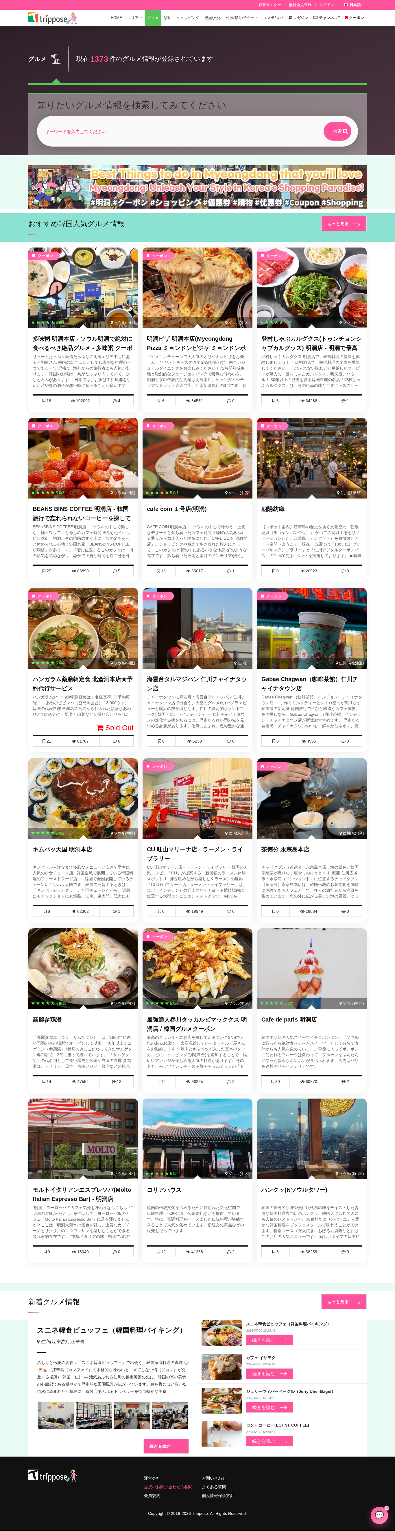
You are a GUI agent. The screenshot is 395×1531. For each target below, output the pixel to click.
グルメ (153, 18)
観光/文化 (212, 18)
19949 (196, 911)
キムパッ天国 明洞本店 (62, 849)
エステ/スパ (273, 18)
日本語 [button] (355, 5)
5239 (196, 741)
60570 (310, 1081)
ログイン (326, 5)
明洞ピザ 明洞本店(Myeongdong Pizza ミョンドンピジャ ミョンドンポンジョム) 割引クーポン (196, 348)
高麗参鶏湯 (47, 1019)
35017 (196, 571)
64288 (310, 400)
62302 (82, 911)
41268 (196, 1251)
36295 (196, 1081)
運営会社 (152, 1478)
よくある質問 (214, 1487)
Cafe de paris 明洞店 (289, 1019)
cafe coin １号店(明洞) (177, 509)
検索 (337, 131)
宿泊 (167, 18)
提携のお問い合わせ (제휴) (168, 1487)
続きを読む (160, 1446)
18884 (310, 911)
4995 (311, 741)
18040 (82, 1251)
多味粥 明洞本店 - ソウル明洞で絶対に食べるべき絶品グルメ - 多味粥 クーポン (82, 348)
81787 (82, 741)
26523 (310, 571)
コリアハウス (164, 1190)
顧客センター (270, 5)
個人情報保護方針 (218, 1495)
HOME (116, 18)
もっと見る (338, 223)
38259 (310, 1251)
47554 (82, 1081)
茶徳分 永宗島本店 (285, 849)
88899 (82, 571)
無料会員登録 (300, 5)
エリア (133, 18)
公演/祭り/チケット (242, 18)
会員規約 (152, 1495)
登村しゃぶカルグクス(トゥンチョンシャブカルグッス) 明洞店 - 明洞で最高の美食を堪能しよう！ (311, 348)
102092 (82, 400)
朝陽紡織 (273, 509)
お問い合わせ (214, 1478)
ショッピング (188, 18)
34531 (196, 400)
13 (118, 1081)
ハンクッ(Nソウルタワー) (294, 1190)
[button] (195, 203)
